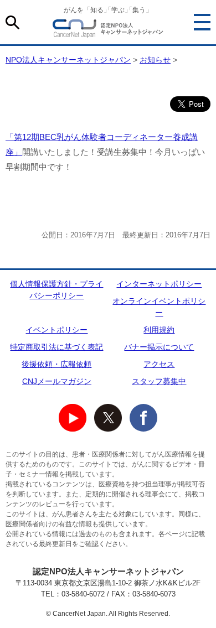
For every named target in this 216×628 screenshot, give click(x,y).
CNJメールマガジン (56, 381)
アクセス (158, 364)
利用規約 (158, 329)
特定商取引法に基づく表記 (56, 346)
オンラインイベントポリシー (158, 307)
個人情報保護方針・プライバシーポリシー (56, 289)
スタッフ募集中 (159, 381)
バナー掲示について (159, 346)
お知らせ (155, 59)
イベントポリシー (56, 329)
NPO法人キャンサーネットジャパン (108, 30)
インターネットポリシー (159, 283)
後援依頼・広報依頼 (56, 364)
